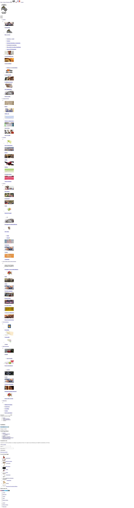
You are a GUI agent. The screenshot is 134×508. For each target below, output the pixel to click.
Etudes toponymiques (8, 412)
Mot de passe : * (3, 448)
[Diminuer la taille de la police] (1, 427)
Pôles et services (7, 34)
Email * (1, 446)
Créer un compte (3, 444)
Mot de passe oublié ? (4, 452)
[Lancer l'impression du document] (6, 427)
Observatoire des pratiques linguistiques (14, 47)
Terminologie (7, 259)
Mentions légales (5, 500)
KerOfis (4, 435)
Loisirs (6, 205)
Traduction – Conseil (10, 38)
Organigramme (7, 27)
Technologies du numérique (11, 45)
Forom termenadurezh (9, 365)
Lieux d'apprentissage (8, 145)
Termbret (8, 40)
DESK (8, 235)
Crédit (4, 498)
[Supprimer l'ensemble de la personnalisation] (4, 427)
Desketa (6, 152)
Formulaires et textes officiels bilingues (11, 269)
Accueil (4, 417)
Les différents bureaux (9, 82)
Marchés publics (7, 96)
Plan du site (4, 494)
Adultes (6, 159)
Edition (6, 283)
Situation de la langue (8, 404)
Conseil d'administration (9, 56)
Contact (22, 2)
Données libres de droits (9, 398)
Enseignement (7, 198)
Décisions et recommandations (12, 67)
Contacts (6, 344)
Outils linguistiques (6, 418)
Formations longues (8, 174)
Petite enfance (7, 191)
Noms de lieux (7, 128)
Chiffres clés (7, 113)
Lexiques (6, 410)
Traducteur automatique (9, 384)
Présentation (7, 329)
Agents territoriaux (8, 181)
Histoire (6, 106)
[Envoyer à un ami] (7, 427)
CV (7, 217)
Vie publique (7, 408)
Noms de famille (7, 135)
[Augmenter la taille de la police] (2, 427)
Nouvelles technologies (9, 291)
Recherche (8, 2)
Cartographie (7, 337)
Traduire (6, 252)
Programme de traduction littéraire (11, 224)
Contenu (4, 2)
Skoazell (8, 237)
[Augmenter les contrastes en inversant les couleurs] (3, 427)
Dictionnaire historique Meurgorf (10, 391)
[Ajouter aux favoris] (8, 427)
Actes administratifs (8, 89)
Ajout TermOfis (9, 358)
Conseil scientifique (8, 63)
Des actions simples (8, 305)
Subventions (7, 231)
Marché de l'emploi (8, 213)
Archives (8, 369)
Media (6, 276)
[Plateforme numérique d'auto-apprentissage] (9, 150)
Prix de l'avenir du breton (9, 319)
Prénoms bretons (8, 298)
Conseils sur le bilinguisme (9, 312)
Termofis (6, 354)
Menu (1, 2)
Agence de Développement (11, 49)
